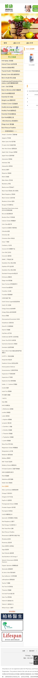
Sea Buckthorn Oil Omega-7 (10, 556)
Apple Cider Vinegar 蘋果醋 (9, 152)
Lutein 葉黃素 (5, 416)
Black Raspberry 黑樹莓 (8, 194)
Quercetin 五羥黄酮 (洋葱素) (10, 518)
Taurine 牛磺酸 (6, 583)
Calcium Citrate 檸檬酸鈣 (9, 220)
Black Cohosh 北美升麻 (8, 197)
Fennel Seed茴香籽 (7, 287)
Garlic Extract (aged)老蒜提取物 (11, 301)
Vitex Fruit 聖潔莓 (7, 597)
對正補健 (12, 57)
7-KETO (4, 398)
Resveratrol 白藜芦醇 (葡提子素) (11, 535)
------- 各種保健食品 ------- (9, 131)
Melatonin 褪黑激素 (7, 454)
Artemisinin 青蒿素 (7, 159)
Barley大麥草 (5, 169)
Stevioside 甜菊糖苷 (7, 569)
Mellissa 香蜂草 (6, 458)
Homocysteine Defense (8, 366)
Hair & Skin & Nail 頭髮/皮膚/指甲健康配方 (11, 351)
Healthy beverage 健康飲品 (10, 107)
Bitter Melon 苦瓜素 (7, 180)
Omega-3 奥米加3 (7, 493)
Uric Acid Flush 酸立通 (8, 593)
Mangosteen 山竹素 (7, 451)
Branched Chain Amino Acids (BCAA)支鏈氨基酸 (10, 209)
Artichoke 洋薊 (6, 162)
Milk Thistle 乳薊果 (7, 461)
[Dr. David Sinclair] (12, 637)
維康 (24, 651)
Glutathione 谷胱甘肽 (8, 322)
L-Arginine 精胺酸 (7, 419)
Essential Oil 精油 (7, 97)
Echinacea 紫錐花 (7, 277)
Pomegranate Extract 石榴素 (10, 504)
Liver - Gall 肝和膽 (7, 86)
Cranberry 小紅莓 (7, 245)
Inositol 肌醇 (5, 388)
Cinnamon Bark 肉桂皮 (8, 238)
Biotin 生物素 (5, 176)
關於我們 (31, 651)
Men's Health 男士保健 (9, 78)
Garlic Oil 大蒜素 (6, 305)
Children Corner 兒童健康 (10, 103)
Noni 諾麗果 (5, 486)
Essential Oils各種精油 (9, 114)
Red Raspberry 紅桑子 (8, 521)
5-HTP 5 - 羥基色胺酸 (8, 356)
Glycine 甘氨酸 (6, 329)
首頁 (5, 43)
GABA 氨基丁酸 (6, 298)
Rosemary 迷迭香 (7, 542)
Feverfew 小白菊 (6, 291)
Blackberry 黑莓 (6, 183)
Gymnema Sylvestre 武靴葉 (9, 343)
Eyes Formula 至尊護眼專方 (9, 284)
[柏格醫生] (12, 616)
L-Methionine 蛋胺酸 (7, 409)
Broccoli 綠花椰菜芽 (7, 213)
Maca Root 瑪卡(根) (7, 444)
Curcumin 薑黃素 (6, 256)
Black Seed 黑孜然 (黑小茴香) (10, 190)
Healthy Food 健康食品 (9, 110)
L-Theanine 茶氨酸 (7, 433)
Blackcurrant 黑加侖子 (8, 187)
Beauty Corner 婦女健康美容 (11, 74)
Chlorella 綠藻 (6, 231)
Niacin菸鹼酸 (5, 475)
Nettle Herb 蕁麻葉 (7, 482)
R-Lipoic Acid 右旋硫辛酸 (9, 145)
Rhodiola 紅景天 (6, 539)
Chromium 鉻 (5, 234)
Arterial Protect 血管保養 (9, 64)
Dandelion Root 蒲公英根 (9, 263)
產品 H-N (29, 43)
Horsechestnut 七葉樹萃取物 (10, 370)
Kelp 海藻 (4, 402)
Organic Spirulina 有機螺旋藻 (10, 565)
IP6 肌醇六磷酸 (6, 395)
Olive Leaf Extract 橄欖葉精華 (10, 490)
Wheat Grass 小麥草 (7, 607)
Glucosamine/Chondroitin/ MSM (11, 319)
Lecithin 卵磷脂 (6, 412)
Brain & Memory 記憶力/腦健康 (11, 90)
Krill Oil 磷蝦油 (6, 405)
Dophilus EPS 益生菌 (8, 266)
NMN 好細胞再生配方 (8, 472)
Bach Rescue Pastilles (9, 127)
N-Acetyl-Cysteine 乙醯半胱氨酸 (11, 468)
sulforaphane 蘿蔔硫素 (8, 579)
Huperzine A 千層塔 (7, 377)
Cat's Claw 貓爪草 (7, 224)
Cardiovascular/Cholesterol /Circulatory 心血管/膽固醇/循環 (12, 82)
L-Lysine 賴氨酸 (6, 440)
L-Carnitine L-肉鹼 (7, 426)
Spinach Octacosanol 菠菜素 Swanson (10, 561)
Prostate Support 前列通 (8, 507)
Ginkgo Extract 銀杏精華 (8, 308)
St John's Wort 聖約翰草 (8, 572)
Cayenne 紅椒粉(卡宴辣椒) (9, 227)
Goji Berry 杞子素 (7, 333)
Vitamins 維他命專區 (8, 67)
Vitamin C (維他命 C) (8, 604)
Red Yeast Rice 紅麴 (7, 528)
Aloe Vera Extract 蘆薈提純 (9, 148)
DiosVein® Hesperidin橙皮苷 (10, 273)
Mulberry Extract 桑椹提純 (9, 465)
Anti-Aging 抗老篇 (7, 60)
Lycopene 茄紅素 (6, 423)
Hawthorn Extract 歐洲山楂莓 (10, 363)
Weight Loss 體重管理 (8, 100)
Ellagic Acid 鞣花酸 (8, 124)
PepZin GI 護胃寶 (7, 500)
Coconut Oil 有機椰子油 (8, 249)
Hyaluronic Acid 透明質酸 (9, 381)
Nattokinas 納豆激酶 (7, 479)
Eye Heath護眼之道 (8, 117)
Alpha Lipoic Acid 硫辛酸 (8, 141)
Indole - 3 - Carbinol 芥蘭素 (9, 384)
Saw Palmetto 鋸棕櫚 (8, 553)
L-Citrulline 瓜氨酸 (7, 430)
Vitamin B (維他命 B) (7, 600)
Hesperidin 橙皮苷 (7, 359)
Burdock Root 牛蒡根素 (8, 217)
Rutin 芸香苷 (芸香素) (8, 546)
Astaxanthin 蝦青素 (7, 166)
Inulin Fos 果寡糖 (6, 391)
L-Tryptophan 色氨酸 (8, 437)
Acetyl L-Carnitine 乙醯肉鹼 (9, 134)
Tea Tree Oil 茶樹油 (7, 586)
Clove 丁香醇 (5, 242)
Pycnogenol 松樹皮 (7, 511)
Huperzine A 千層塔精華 (8, 373)
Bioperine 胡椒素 (6, 173)
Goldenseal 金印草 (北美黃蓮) (10, 336)
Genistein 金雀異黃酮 (8, 347)
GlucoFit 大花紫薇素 (7, 326)
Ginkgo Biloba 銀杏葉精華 (9, 312)
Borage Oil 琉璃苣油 (7, 205)
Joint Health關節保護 (8, 93)
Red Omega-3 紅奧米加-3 (9, 525)
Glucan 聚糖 (5, 315)
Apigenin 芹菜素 (6, 138)
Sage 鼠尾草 (5, 549)
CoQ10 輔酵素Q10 (7, 514)
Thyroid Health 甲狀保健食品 (11, 71)
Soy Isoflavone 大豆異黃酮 (9, 576)
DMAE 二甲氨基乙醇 (7, 259)
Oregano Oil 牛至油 (7, 497)
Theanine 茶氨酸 (6, 590)
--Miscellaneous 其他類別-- (10, 121)
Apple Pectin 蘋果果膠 (8, 155)
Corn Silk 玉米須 (6, 252)
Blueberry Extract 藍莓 (8, 201)
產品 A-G (16, 43)
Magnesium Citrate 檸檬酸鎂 (10, 447)
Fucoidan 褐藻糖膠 (7, 294)
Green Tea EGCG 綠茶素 (9, 340)
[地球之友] (12, 625)
